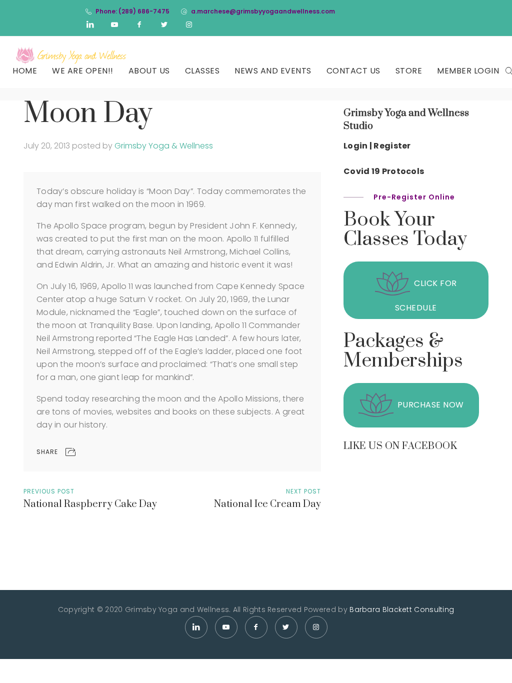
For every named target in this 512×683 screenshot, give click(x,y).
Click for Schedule (426, 296)
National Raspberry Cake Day (90, 504)
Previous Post (49, 491)
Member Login (468, 70)
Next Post (303, 491)
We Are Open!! (83, 70)
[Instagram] (189, 24)
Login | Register (377, 146)
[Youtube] (115, 24)
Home (24, 70)
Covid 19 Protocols (384, 171)
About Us (149, 70)
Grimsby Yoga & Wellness (163, 146)
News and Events (273, 70)
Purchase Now (431, 405)
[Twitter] (165, 24)
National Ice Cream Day (267, 504)
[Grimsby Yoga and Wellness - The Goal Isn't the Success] (71, 55)
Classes (202, 70)
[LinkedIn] (90, 24)
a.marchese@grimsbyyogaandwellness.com (263, 11)
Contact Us (353, 70)
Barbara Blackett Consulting (402, 609)
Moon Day (88, 114)
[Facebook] (139, 24)
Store (409, 70)
